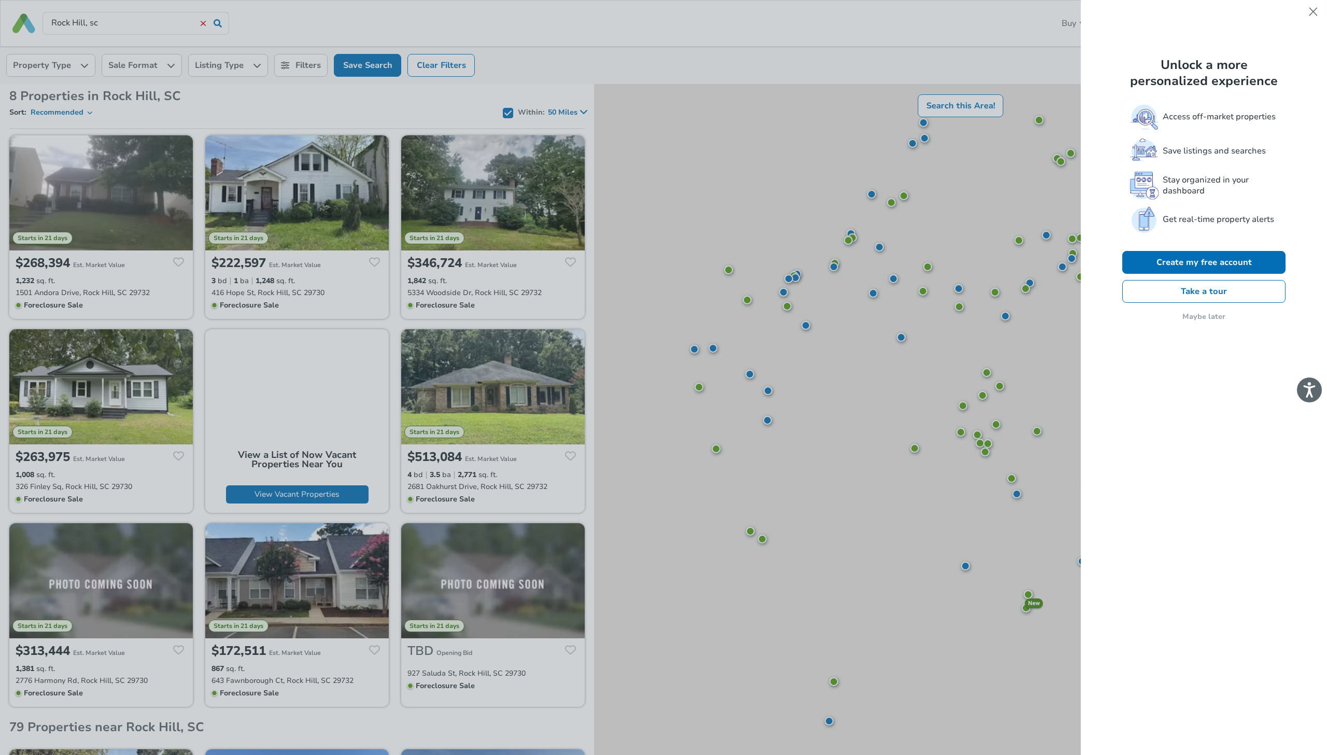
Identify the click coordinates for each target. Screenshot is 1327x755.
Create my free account (1204, 262)
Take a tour (1204, 291)
